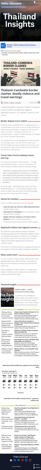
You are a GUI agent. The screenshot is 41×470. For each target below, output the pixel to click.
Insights (6, 102)
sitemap (38, 467)
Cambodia (18, 102)
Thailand (6, 51)
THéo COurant (20, 456)
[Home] (2, 51)
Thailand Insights (16, 51)
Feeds (37, 464)
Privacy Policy (16, 466)
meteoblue (20, 392)
